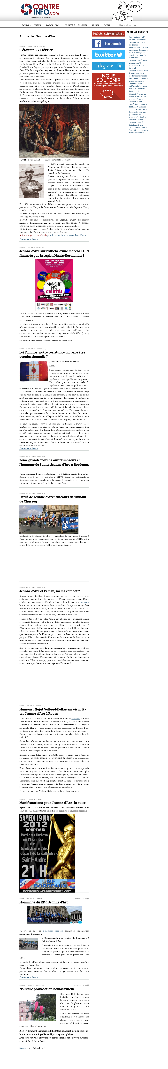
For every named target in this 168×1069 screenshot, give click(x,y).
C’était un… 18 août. (136, 122)
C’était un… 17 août (136, 125)
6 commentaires (80, 985)
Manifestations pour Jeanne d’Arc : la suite (52, 802)
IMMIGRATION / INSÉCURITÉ (76, 25)
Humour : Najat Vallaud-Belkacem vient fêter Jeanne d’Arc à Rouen (52, 711)
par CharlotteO (39, 247)
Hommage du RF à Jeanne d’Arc (43, 902)
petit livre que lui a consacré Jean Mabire (66, 235)
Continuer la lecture (28, 240)
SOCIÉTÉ (95, 25)
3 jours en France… (136, 99)
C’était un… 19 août (136, 120)
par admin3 (40, 985)
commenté (84, 602)
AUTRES (107, 25)
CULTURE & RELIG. (53, 25)
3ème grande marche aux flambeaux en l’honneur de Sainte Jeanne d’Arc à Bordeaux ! (54, 464)
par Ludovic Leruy (40, 349)
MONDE (37, 25)
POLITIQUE (25, 25)
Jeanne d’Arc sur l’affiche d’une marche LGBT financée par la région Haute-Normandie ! (54, 253)
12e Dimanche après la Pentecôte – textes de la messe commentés (138, 130)
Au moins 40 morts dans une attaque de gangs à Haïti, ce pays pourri (139, 50)
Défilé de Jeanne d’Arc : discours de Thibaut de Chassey (52, 499)
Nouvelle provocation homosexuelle (47, 988)
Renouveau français (54, 931)
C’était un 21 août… (136, 102)
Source (22, 1048)
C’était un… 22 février (36, 49)
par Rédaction (40, 46)
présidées (75, 719)
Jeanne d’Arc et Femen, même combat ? (49, 591)
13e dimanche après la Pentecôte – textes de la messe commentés (138, 78)
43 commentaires (80, 899)
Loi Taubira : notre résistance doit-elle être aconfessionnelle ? (52, 354)
